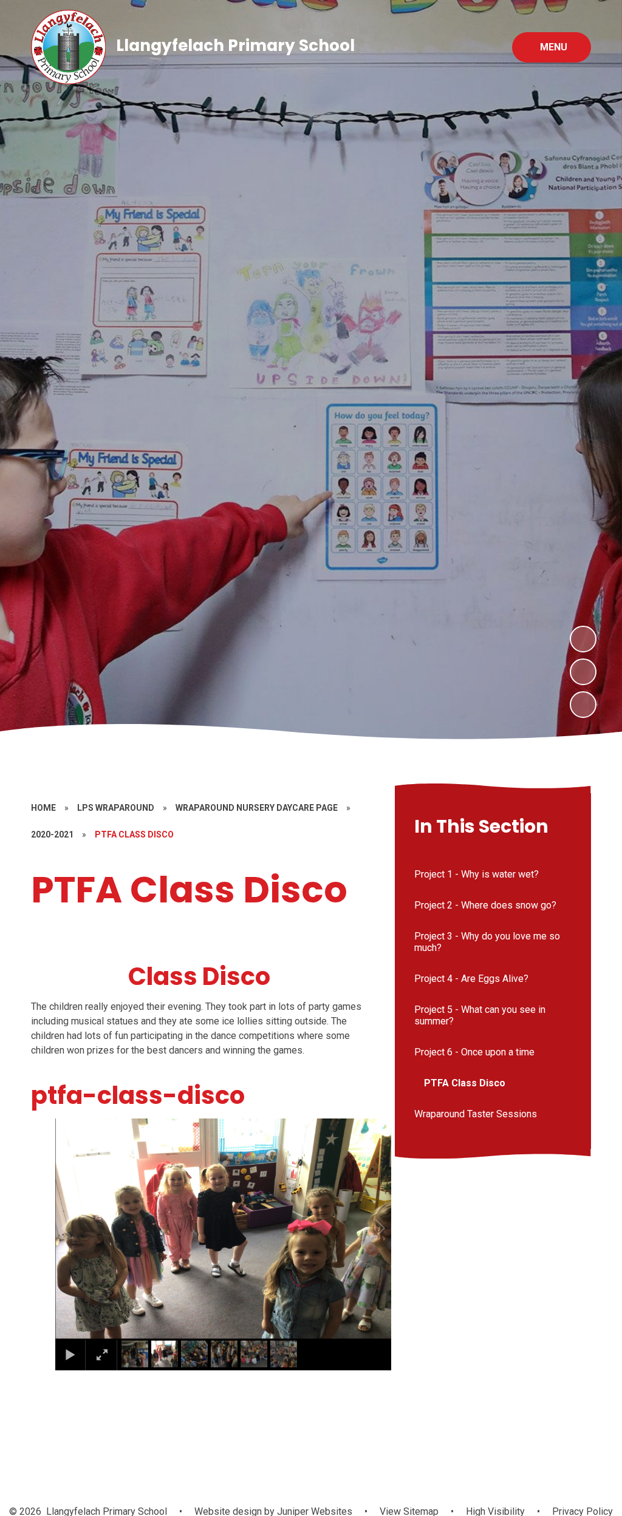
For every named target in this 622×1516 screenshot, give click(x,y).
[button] (80, 1228)
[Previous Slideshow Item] (583, 671)
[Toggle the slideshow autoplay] (583, 704)
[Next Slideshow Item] (583, 639)
